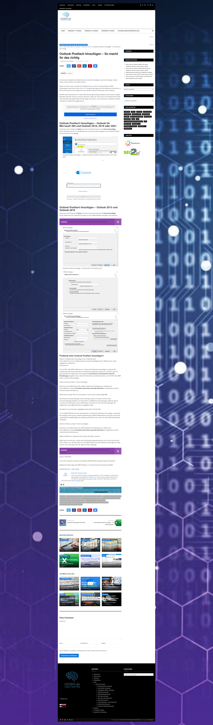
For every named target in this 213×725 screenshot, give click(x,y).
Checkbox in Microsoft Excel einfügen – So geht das (68, 544)
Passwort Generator (103, 692)
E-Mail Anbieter (85, 578)
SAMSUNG (127, 119)
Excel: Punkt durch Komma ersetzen (69, 560)
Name (61, 643)
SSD (137, 119)
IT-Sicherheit (106, 578)
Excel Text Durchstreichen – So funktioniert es (111, 545)
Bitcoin (139, 111)
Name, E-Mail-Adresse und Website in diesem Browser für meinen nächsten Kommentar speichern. (83, 650)
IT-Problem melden (109, 5)
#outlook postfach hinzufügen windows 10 (71, 504)
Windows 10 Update (130, 126)
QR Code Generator (103, 696)
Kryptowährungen (136, 116)
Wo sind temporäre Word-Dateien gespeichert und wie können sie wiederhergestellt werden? (90, 543)
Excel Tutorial (64, 540)
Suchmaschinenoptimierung (133, 121)
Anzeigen (69, 73)
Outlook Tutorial (82, 44)
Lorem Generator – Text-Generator (107, 702)
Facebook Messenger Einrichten (76, 522)
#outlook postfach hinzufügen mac (111, 498)
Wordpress (127, 128)
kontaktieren (78, 480)
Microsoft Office (64, 44)
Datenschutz (71, 5)
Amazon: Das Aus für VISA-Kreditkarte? (69, 599)
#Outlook (62, 496)
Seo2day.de (151, 719)
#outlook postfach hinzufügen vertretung (97, 502)
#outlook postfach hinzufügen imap (91, 498)
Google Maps (136, 114)
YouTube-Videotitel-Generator (106, 706)
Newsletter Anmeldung (65, 8)
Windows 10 (136, 124)
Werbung (78, 5)
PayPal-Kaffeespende (101, 492)
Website (103, 643)
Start (61, 47)
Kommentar (62, 621)
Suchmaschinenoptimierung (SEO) (128, 31)
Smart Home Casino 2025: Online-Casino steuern (139, 74)
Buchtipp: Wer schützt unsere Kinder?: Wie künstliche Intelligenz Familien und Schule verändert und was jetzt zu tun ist (89, 595)
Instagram (146, 114)
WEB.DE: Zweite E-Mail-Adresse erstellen (88, 583)
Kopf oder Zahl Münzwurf (105, 698)
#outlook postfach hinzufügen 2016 (92, 496)
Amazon (62, 594)
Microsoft (148, 116)
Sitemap (100, 5)
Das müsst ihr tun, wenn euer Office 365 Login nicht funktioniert (89, 559)
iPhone (126, 116)
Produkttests (86, 5)
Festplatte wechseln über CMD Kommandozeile (110, 599)
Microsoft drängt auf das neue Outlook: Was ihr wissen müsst (110, 559)
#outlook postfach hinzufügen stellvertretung (72, 502)
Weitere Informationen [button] (90, 118)
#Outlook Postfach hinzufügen (74, 496)
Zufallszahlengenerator (104, 694)
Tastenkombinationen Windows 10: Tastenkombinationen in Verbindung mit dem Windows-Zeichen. (68, 580)
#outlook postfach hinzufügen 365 (112, 496)
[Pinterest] (61, 484)
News (104, 555)
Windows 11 (142, 126)
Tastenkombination (65, 578)
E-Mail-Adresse (84, 643)
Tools (93, 5)
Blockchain (147, 111)
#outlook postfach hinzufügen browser (70, 498)
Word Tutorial (85, 540)
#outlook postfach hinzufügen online (95, 500)
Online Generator (100, 684)
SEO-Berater (89, 479)
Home (63, 31)
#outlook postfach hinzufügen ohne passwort (72, 500)
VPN (145, 121)
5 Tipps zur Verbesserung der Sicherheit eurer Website (112, 583)
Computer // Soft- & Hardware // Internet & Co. (130, 719)
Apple (133, 111)
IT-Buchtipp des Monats (87, 594)
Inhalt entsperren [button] (90, 114)
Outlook (73, 44)
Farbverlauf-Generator (104, 704)
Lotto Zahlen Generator (104, 688)
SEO (133, 119)
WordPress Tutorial (108, 31)
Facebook (127, 114)
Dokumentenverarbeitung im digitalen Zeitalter (139, 72)
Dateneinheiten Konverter (105, 686)
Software (105, 594)
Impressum (62, 5)
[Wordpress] (63, 484)
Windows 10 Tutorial (91, 31)
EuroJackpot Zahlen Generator (106, 690)
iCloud (85, 88)
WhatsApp (127, 124)
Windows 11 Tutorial (74, 31)
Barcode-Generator (103, 700)
